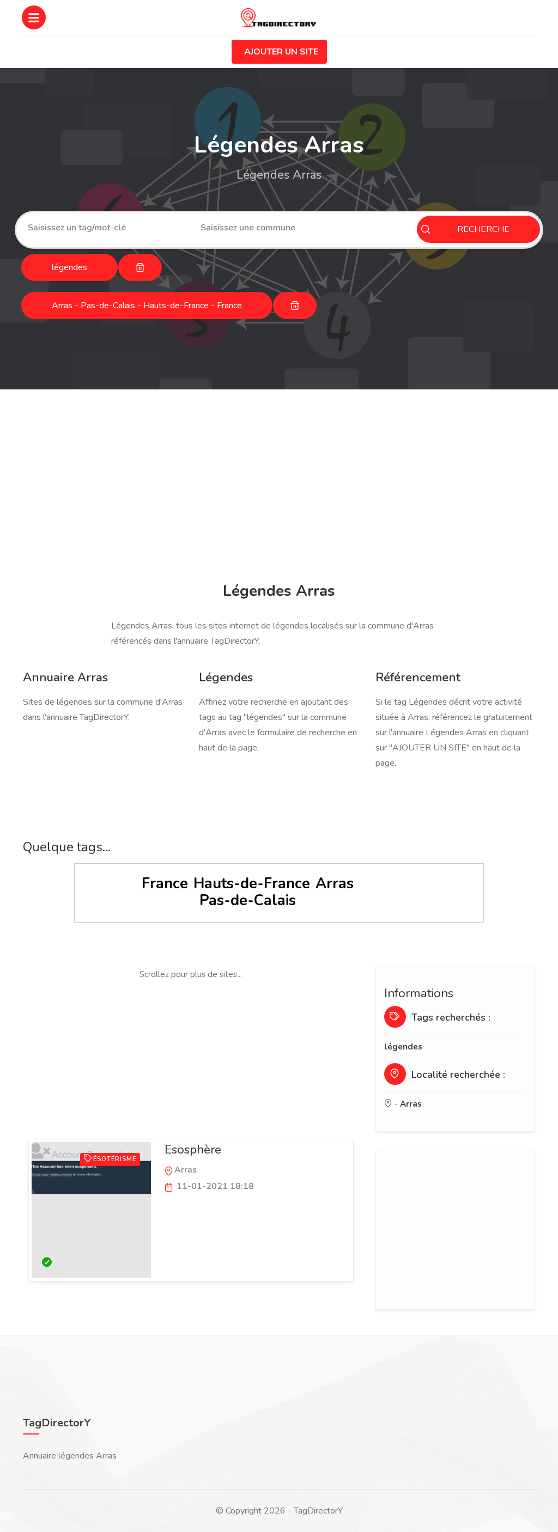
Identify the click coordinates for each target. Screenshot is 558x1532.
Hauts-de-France (251, 884)
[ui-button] (140, 267)
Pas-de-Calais (247, 900)
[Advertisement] (279, 487)
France (165, 884)
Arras (335, 884)
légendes (403, 1046)
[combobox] (106, 228)
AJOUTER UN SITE (281, 52)
